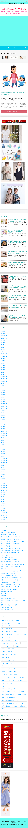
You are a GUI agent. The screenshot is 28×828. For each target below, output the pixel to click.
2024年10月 (4, 356)
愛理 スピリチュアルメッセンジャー (16, 694)
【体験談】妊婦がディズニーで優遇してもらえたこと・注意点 (17, 241)
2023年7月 (4, 388)
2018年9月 (4, 519)
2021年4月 (4, 449)
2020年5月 (4, 474)
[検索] (26, 1)
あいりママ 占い (6, 637)
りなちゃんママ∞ (19, 646)
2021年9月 (4, 438)
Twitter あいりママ (7, 620)
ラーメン (4, 568)
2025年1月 (4, 351)
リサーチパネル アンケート (9, 691)
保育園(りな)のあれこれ (16, 98)
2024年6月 (4, 365)
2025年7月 (4, 342)
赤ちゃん (4, 709)
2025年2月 (4, 349)
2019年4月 (4, 503)
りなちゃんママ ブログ (8, 657)
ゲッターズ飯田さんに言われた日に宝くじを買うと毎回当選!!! (17, 231)
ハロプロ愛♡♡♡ (7, 557)
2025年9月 (4, 340)
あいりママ (21, 623)
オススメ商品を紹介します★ (10, 543)
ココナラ (22, 666)
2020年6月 (4, 472)
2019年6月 (4, 499)
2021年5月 (4, 447)
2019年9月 (4, 492)
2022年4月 (4, 422)
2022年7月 (4, 415)
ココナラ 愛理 (6, 677)
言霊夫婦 (22, 706)
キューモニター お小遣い (9, 663)
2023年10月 (4, 381)
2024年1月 (4, 374)
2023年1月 (4, 401)
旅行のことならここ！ (8, 598)
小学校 (3, 593)
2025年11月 (4, 336)
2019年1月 (4, 510)
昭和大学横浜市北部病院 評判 (10, 703)
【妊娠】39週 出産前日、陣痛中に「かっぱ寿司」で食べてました (17, 263)
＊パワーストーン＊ (7, 609)
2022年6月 (4, 417)
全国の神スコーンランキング (9, 580)
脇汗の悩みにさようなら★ (9, 605)
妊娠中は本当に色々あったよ (10, 586)
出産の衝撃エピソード (8, 582)
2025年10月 (4, 338)
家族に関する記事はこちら (9, 589)
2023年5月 (4, 392)
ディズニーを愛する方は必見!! (10, 552)
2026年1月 (4, 333)
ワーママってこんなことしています (11, 571)
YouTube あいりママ (8, 623)
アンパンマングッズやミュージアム (11, 539)
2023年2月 (4, 399)
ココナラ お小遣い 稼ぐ (9, 669)
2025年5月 (4, 345)
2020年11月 (4, 460)
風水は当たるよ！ (6, 607)
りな (22, 643)
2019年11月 (4, 488)
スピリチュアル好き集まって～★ (11, 548)
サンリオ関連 (5, 546)
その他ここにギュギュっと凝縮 (10, 537)
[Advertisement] (14, 31)
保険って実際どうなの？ (8, 575)
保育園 (22, 691)
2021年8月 (4, 440)
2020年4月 (4, 476)
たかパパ (22, 640)
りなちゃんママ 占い (8, 660)
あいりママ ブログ (21, 634)
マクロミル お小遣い (8, 683)
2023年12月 (4, 376)
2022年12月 (4, 404)
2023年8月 (4, 385)
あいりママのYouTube (8, 532)
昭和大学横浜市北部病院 (8, 697)
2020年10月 (4, 463)
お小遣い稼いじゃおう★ (8, 534)
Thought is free (23, 824)
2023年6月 (4, 390)
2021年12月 (4, 431)
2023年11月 (4, 379)
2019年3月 (4, 506)
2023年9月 (4, 383)
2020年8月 (4, 467)
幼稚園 (4, 596)
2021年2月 (4, 454)
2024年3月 (4, 370)
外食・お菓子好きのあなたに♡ (10, 584)
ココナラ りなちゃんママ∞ (9, 674)
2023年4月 (4, 395)
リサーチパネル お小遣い (9, 689)
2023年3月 (4, 397)
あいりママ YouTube (8, 628)
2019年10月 (4, 490)
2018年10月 (4, 517)
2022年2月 (4, 426)
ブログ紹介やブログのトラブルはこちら (12, 564)
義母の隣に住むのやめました (9, 706)
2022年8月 (4, 413)
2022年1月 (4, 429)
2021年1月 (4, 456)
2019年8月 (4, 494)
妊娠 (3, 694)
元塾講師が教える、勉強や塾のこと (11, 577)
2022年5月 (4, 419)
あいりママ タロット (8, 634)
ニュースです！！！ (7, 555)
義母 (23, 703)
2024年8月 (4, 360)
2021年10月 (4, 435)
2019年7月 (4, 497)
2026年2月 (4, 331)
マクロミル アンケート (8, 686)
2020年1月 (4, 483)
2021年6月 (4, 444)
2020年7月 (4, 469)
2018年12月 (4, 512)
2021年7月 (4, 442)
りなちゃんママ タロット (9, 654)
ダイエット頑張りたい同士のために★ (12, 550)
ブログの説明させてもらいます (10, 562)
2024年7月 (4, 363)
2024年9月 (4, 358)
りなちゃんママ (6, 646)
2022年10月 (4, 408)
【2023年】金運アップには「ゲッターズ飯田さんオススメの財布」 (17, 220)
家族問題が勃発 (6, 591)
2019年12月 (4, 485)
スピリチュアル (6, 680)
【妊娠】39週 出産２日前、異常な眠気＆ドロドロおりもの (17, 252)
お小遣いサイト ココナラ (9, 640)
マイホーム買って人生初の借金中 (10, 566)
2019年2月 (4, 508)
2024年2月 (4, 372)
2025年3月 (4, 347)
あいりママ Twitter (7, 626)
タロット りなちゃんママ (19, 680)
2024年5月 (4, 367)
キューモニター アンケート (9, 666)
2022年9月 (4, 410)
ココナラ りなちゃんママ (9, 671)
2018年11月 (4, 515)
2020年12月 (4, 458)
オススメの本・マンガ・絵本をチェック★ (13, 541)
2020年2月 (4, 481)
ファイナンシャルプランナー (9, 559)
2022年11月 (4, 406)
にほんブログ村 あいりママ (9, 643)
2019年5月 (4, 501)
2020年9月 (4, 465)
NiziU (3, 530)
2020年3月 (4, 478)
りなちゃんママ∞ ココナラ (9, 649)
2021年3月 (4, 451)
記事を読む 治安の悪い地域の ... (14, 111)
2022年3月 (4, 424)
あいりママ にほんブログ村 (9, 631)
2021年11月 (4, 433)
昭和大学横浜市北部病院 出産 (10, 700)
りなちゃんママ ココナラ (9, 651)
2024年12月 (4, 354)
